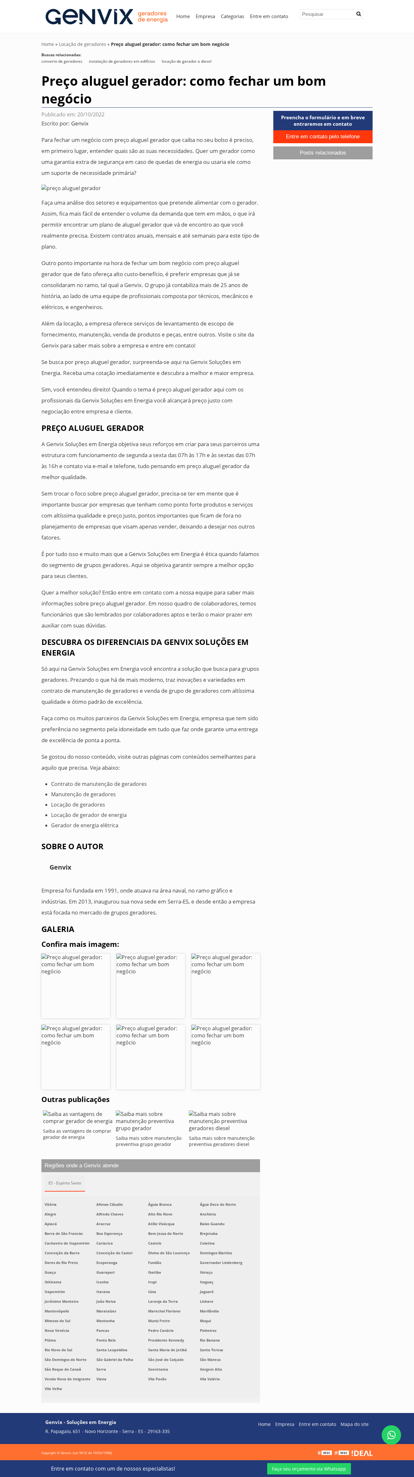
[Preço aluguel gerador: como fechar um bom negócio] (75, 986)
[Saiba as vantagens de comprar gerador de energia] (78, 1119)
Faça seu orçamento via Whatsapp (309, 1469)
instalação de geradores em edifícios (122, 61)
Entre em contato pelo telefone (323, 137)
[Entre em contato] (71, 187)
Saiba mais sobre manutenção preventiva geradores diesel (222, 1141)
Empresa (205, 16)
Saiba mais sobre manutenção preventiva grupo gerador (148, 1141)
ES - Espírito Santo (65, 1183)
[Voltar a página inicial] (106, 15)
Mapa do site (355, 1424)
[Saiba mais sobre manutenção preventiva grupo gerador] (150, 1122)
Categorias (232, 16)
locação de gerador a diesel (187, 61)
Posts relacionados (323, 153)
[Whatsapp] (391, 1435)
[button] (358, 13)
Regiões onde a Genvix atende (82, 1165)
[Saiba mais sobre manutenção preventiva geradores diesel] (223, 1122)
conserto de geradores (61, 61)
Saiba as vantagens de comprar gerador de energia (77, 1134)
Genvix (80, 123)
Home (183, 16)
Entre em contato (269, 16)
